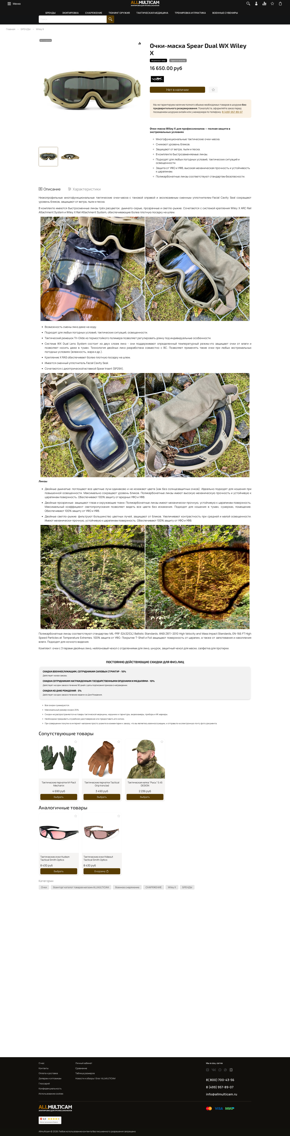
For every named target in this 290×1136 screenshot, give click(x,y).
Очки (44, 887)
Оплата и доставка (48, 1073)
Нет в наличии (177, 89)
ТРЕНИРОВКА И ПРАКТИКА (190, 12)
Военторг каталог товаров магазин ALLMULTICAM (81, 887)
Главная (10, 29)
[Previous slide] (43, 91)
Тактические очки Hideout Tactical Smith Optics (98, 858)
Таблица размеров (85, 1073)
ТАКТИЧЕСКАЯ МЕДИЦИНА (152, 12)
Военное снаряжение (127, 887)
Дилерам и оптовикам (50, 1078)
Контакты (43, 1068)
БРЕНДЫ (50, 12)
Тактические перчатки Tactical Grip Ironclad (101, 784)
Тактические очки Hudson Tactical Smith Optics (55, 858)
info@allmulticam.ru (221, 1094)
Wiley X (40, 29)
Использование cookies (51, 1093)
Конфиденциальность (50, 1088)
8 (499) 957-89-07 (232, 112)
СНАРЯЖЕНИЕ (93, 12)
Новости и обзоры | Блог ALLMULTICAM (95, 1078)
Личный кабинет (83, 1063)
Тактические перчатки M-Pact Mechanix (59, 784)
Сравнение (81, 1068)
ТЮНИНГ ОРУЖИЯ (119, 12)
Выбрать (59, 797)
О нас (41, 1063)
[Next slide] (140, 91)
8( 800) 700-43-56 (220, 1080)
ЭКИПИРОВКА (70, 12)
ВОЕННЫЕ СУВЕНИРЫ (225, 12)
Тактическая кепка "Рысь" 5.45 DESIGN (145, 784)
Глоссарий (44, 1083)
